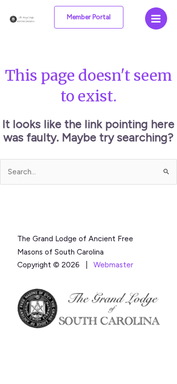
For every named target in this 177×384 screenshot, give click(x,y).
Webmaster (113, 264)
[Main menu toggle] (156, 18)
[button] (88, 17)
